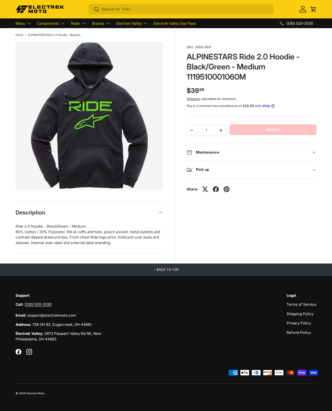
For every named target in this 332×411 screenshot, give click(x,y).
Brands (98, 23)
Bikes (20, 23)
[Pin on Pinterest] (226, 189)
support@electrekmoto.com (51, 315)
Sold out (273, 129)
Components (48, 23)
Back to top (168, 269)
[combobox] (180, 9)
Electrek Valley (129, 23)
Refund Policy (299, 332)
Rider (75, 23)
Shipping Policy (300, 314)
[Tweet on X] (205, 189)
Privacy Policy (299, 323)
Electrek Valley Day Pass (175, 23)
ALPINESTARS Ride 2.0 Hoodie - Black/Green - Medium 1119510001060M (55, 35)
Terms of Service (301, 304)
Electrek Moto (35, 393)
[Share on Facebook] (215, 189)
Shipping (193, 99)
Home (19, 35)
